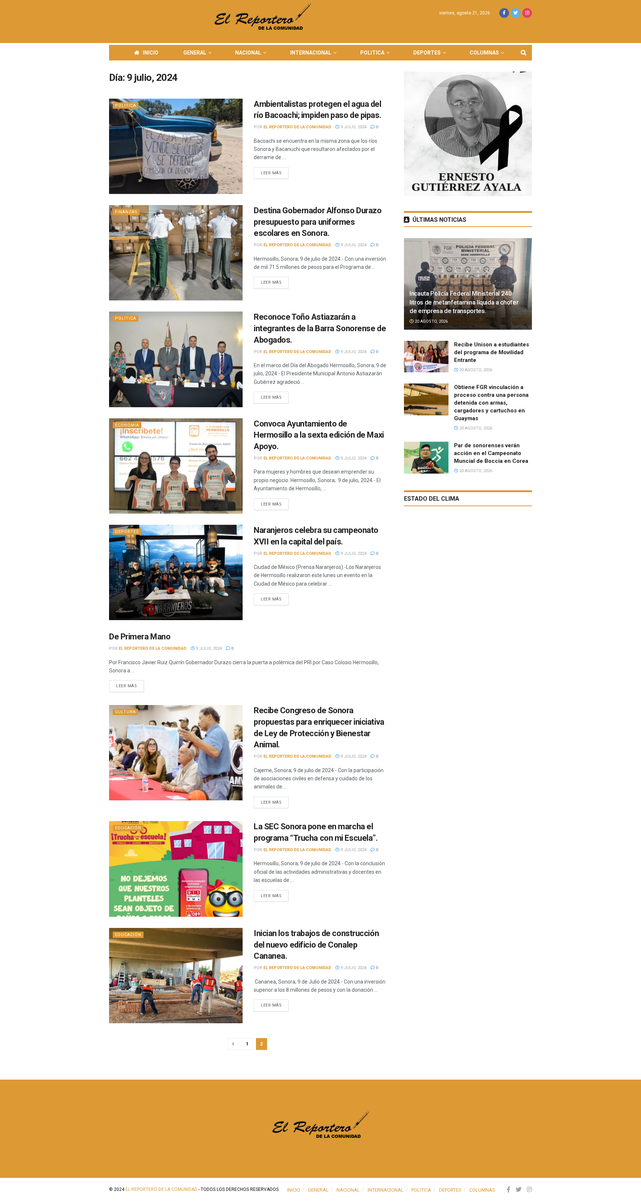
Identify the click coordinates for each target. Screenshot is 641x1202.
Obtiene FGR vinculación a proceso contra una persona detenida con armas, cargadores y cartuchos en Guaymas (491, 403)
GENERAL (194, 53)
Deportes (127, 531)
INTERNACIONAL (310, 53)
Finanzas (126, 212)
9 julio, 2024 (352, 127)
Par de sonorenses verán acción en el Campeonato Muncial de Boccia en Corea (491, 453)
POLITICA (372, 53)
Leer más (271, 173)
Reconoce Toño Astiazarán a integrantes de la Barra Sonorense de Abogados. (320, 328)
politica (125, 105)
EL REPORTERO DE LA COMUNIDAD (297, 127)
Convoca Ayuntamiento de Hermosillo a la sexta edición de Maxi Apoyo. (319, 435)
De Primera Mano (139, 636)
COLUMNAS (484, 53)
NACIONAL (248, 53)
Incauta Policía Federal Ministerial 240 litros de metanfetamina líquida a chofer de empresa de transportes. (464, 302)
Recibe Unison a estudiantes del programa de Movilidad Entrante (491, 352)
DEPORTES (427, 53)
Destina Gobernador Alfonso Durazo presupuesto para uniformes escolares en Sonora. (317, 222)
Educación (128, 828)
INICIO (150, 53)
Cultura (125, 711)
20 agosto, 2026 (431, 321)
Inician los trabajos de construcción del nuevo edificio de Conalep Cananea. (316, 945)
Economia (127, 425)
